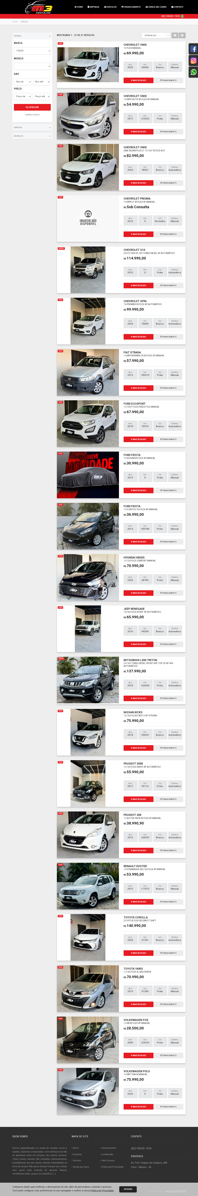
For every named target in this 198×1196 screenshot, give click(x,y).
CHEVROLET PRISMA (139, 200)
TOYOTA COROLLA (140, 919)
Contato (178, 7)
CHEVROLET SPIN (143, 302)
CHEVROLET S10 (149, 251)
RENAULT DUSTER (145, 867)
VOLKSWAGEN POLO (137, 1073)
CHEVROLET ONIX (135, 46)
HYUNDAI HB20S (140, 559)
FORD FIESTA (139, 456)
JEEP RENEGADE (142, 610)
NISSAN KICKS (140, 714)
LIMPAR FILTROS (32, 115)
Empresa (94, 7)
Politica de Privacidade (113, 1167)
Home (79, 7)
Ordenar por (150, 35)
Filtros (17, 36)
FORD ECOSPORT (141, 405)
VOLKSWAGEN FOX (137, 1021)
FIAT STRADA (144, 354)
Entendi (128, 1189)
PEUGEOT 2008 (142, 765)
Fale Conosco (108, 1160)
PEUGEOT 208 (142, 816)
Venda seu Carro (157, 7)
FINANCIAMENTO (169, 80)
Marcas (18, 127)
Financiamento (132, 7)
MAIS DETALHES (139, 80)
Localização (107, 1154)
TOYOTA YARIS (137, 970)
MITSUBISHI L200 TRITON (148, 662)
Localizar (33, 107)
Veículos (111, 7)
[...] (54, 1173)
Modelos (18, 136)
